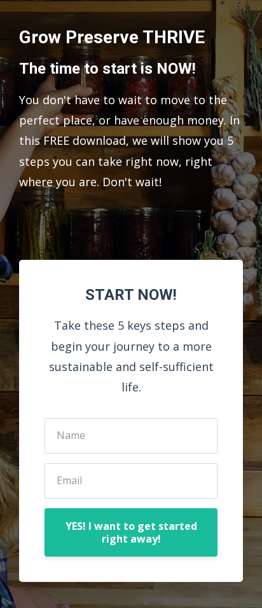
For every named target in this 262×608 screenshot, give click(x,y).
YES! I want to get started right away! (131, 532)
